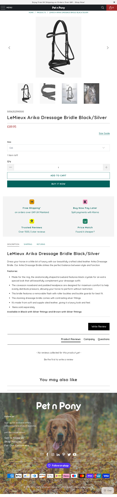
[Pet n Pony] (58, 8)
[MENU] (1, 8)
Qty (9, 161)
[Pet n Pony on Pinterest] (64, 455)
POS (64, 487)
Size (9, 142)
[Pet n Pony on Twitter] (69, 455)
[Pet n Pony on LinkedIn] (58, 455)
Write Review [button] (99, 326)
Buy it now (58, 183)
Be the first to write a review (58, 359)
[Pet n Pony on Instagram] (53, 455)
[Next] (107, 48)
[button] (58, 359)
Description (13, 244)
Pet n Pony (36, 487)
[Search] (103, 8)
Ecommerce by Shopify (82, 487)
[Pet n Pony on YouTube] (74, 455)
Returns (41, 244)
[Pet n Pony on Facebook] (47, 455)
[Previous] (9, 48)
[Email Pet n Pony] (42, 455)
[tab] (71, 339)
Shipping (28, 244)
